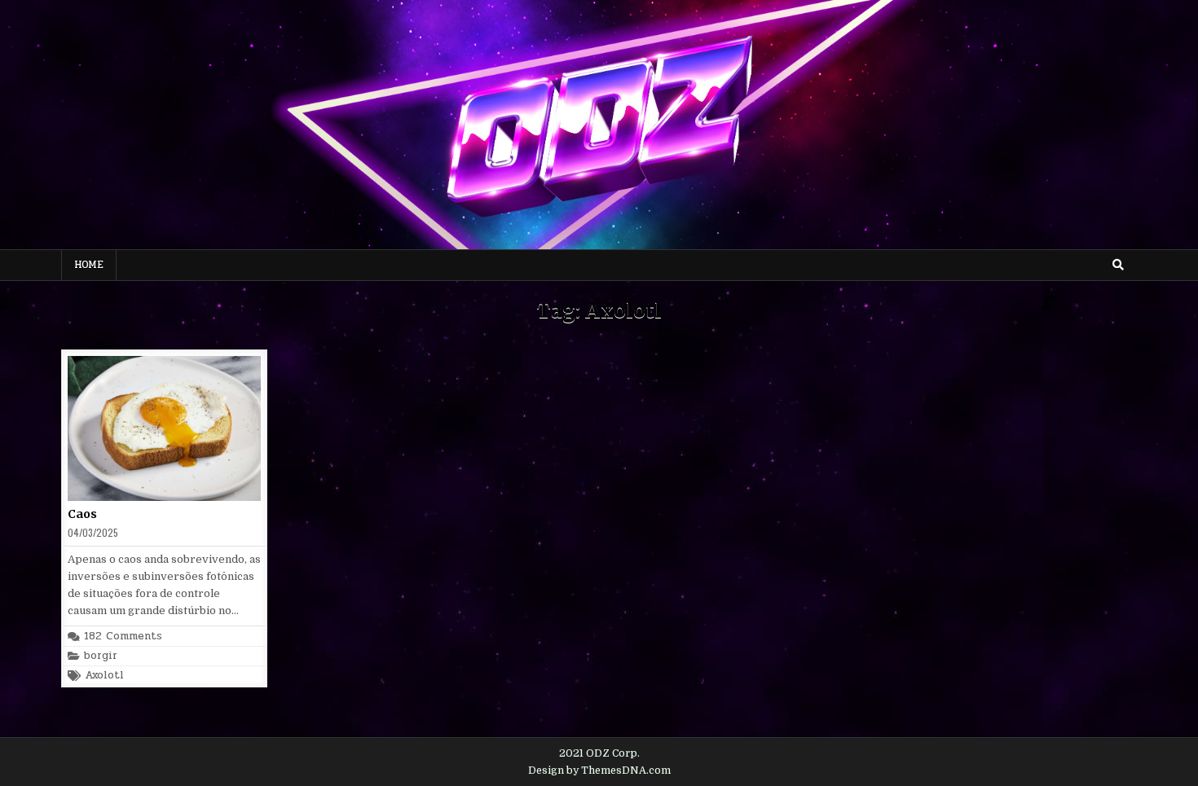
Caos (82, 514)
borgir (100, 656)
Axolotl (104, 675)
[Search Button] (1118, 264)
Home (89, 265)
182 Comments (123, 636)
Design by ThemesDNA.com (599, 770)
